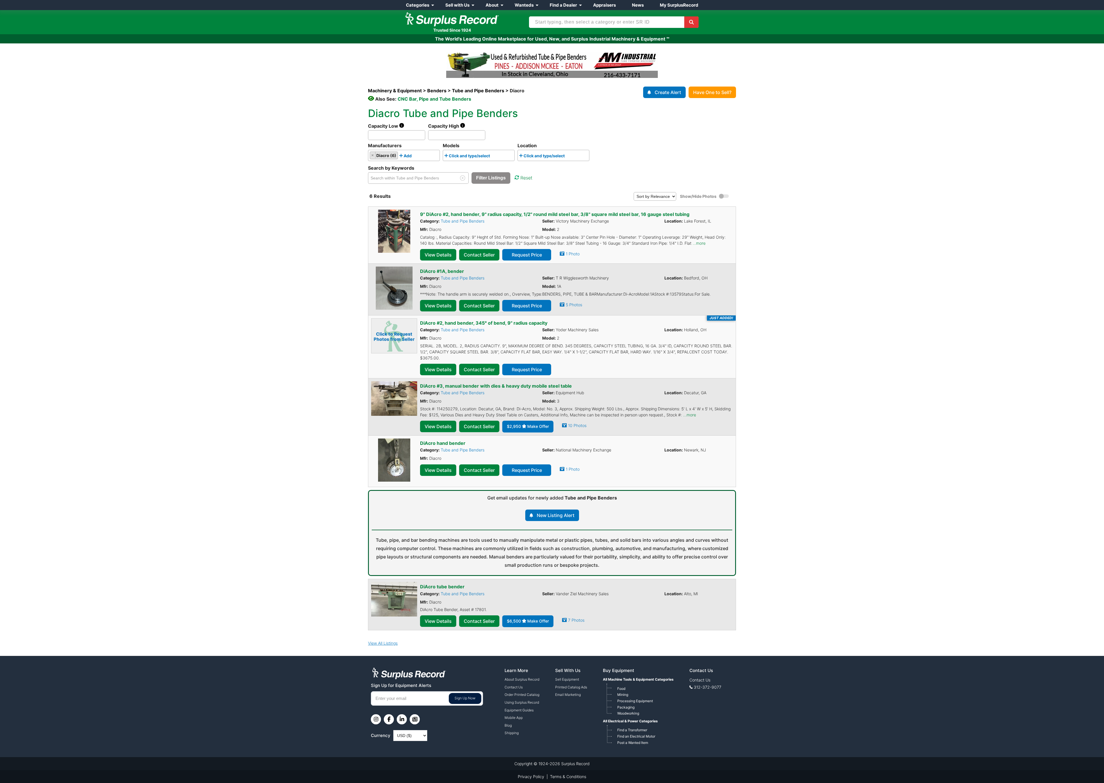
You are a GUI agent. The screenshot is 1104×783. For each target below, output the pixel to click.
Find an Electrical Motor (636, 736)
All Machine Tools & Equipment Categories (638, 679)
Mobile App (514, 717)
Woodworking (628, 713)
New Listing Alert (555, 515)
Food (621, 688)
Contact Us (514, 687)
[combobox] (404, 155)
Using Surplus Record (522, 702)
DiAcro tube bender (442, 586)
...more (699, 243)
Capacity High (444, 126)
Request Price (527, 255)
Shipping (512, 733)
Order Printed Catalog (522, 694)
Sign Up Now (465, 698)
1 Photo (573, 253)
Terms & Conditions (568, 776)
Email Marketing (568, 694)
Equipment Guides (519, 710)
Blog (508, 725)
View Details (438, 255)
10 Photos (577, 425)
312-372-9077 (707, 687)
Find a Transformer (632, 730)
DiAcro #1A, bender (442, 271)
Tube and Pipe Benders (462, 221)
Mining (622, 694)
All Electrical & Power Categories (630, 721)
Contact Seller (479, 255)
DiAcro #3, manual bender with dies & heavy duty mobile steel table (496, 386)
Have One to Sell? (712, 92)
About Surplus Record (522, 679)
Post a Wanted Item (632, 742)
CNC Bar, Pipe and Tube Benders (434, 99)
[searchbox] (414, 156)
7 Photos (576, 620)
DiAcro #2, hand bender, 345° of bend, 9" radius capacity (483, 323)
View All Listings (383, 643)
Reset (526, 178)
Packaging (626, 707)
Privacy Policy (531, 776)
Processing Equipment (635, 701)
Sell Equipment (567, 679)
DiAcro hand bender (442, 443)
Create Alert (668, 92)
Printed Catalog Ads (571, 687)
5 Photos (574, 304)
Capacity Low (383, 126)
